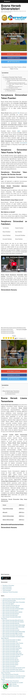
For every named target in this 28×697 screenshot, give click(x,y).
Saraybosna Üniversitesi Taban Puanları (12, 77)
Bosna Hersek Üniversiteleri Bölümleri (11, 656)
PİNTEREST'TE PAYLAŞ (14, 54)
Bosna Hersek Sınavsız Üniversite (10, 674)
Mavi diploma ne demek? (13, 87)
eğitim (18, 131)
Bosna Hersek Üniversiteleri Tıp (10, 641)
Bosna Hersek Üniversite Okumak (10, 659)
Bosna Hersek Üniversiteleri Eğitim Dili (12, 651)
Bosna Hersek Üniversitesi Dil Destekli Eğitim (13, 608)
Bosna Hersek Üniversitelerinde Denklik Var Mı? (14, 668)
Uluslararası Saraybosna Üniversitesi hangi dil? (17, 82)
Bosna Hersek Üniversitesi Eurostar (11, 630)
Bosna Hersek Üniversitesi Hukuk (10, 628)
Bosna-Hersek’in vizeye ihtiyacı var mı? (15, 86)
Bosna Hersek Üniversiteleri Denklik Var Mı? (13, 654)
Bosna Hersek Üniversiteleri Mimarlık (11, 646)
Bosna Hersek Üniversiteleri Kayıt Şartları (12, 648)
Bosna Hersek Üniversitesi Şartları (11, 610)
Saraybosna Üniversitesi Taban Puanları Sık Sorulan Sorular (17, 81)
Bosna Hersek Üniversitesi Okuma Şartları (12, 612)
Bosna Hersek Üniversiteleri (11, 7)
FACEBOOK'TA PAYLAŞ (14, 58)
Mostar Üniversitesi (7, 588)
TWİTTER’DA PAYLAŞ (14, 379)
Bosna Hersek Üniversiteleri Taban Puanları (13, 643)
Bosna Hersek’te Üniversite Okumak (11, 605)
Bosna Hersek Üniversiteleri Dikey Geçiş (12, 653)
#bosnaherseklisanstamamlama (13, 392)
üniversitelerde (23, 142)
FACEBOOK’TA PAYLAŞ (14, 375)
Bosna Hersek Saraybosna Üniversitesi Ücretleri (14, 676)
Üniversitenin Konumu (11, 90)
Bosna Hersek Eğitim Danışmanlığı (11, 686)
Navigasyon (7, 1)
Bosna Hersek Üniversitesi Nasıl (10, 615)
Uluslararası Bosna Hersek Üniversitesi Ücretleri (14, 599)
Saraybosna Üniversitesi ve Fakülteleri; (13, 89)
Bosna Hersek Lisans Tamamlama (11, 391)
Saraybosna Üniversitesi (8, 585)
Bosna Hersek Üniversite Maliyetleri (11, 661)
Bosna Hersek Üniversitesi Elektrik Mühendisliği (14, 631)
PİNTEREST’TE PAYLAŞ (14, 371)
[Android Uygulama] (6, 578)
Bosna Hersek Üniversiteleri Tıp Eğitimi (12, 640)
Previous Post (14, 566)
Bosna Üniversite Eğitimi (8, 604)
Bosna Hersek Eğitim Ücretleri (10, 684)
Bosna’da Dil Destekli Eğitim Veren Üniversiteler (14, 602)
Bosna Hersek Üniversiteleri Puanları (11, 645)
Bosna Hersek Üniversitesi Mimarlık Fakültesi (13, 622)
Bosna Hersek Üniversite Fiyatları (10, 663)
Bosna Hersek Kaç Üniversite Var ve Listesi (13, 682)
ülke (19, 113)
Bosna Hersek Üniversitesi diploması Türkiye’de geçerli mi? (18, 85)
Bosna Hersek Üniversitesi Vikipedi (11, 607)
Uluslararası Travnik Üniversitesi (10, 592)
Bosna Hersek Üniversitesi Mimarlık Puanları (13, 620)
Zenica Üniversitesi (7, 587)
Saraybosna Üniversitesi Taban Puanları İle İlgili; (15, 78)
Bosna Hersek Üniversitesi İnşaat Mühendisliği (13, 626)
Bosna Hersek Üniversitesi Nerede (11, 613)
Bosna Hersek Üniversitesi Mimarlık (11, 623)
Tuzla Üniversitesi (7, 590)
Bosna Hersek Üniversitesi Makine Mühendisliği (14, 625)
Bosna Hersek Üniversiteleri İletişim (11, 649)
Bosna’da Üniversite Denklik (9, 600)
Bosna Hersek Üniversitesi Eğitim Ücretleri (12, 633)
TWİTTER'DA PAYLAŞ (14, 61)
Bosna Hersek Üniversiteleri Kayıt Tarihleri (12, 669)
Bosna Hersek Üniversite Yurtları (10, 658)
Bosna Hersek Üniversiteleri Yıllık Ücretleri (12, 635)
